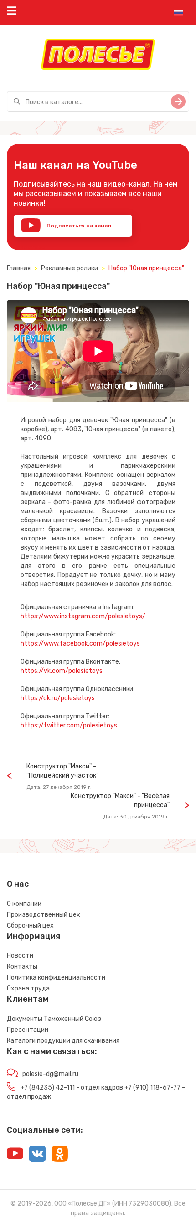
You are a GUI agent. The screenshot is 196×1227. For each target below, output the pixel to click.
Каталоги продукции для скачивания (63, 1041)
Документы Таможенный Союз (54, 1019)
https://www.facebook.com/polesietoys (80, 643)
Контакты (22, 966)
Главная (19, 268)
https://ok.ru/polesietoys (58, 698)
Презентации (27, 1030)
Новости (20, 955)
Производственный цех (43, 915)
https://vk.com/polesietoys (62, 671)
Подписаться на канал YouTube (66, 229)
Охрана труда (28, 988)
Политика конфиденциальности (56, 977)
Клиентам (28, 999)
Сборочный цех (30, 925)
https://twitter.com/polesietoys (69, 725)
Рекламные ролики (69, 268)
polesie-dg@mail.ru (50, 1074)
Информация (33, 936)
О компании (24, 904)
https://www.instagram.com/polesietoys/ (83, 616)
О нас (18, 884)
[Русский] (178, 13)
